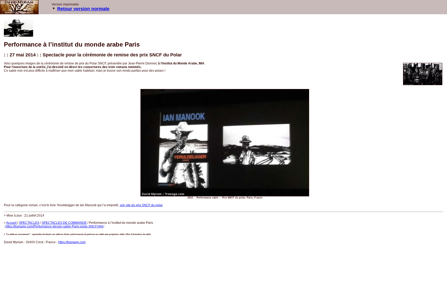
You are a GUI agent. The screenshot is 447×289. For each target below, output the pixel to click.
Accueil (11, 223)
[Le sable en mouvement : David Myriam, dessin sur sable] (19, 13)
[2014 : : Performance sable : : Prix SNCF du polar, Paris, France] (422, 84)
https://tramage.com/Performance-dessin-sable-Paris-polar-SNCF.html (54, 226)
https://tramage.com (72, 242)
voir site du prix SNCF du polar (141, 205)
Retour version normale (83, 8)
